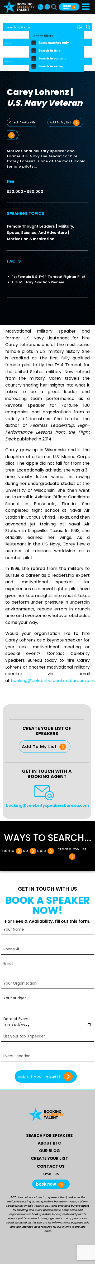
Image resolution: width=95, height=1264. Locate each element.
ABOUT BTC (49, 1143)
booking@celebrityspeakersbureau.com (53, 681)
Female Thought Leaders (31, 226)
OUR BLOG (49, 1151)
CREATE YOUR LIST (49, 1158)
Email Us (51, 1173)
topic (40, 850)
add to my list (61, 122)
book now (46, 1184)
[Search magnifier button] (88, 27)
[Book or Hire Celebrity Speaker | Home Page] (18, 7)
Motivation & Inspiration (30, 239)
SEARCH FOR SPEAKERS (49, 1135)
